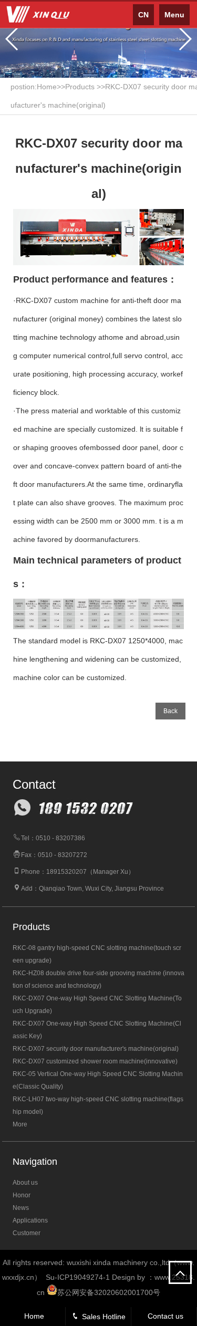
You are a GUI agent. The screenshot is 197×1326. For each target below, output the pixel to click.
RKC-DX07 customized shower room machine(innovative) (95, 1061)
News (21, 1208)
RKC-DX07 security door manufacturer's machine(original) (96, 1048)
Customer (26, 1233)
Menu (174, 15)
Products (80, 86)
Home (34, 1316)
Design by (128, 1277)
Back (170, 711)
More (20, 1124)
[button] (12, 38)
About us (25, 1182)
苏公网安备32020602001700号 (108, 1292)
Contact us (165, 1316)
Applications (30, 1220)
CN (143, 15)
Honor (21, 1195)
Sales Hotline (104, 1316)
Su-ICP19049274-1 (78, 1277)
